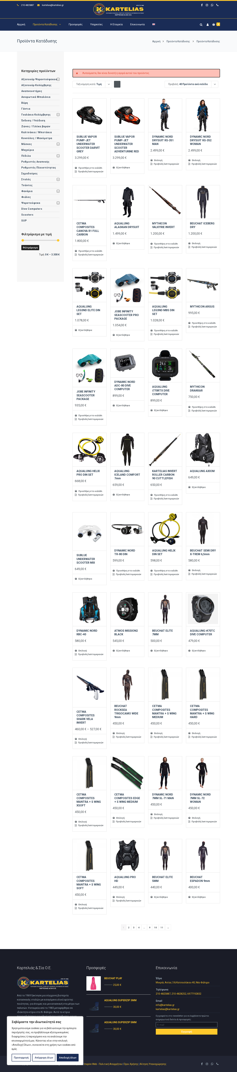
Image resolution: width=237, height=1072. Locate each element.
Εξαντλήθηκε (123, 167)
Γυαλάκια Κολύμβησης (36, 114)
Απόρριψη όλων (44, 1057)
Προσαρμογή (21, 1057)
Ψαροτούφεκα (30, 203)
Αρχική (21, 24)
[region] (45, 1040)
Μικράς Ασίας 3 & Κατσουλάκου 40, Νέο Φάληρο (182, 982)
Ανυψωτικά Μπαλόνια (35, 97)
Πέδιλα (26, 155)
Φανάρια (27, 191)
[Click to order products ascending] (117, 84)
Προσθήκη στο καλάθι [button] (90, 168)
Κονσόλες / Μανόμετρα (36, 138)
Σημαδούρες (29, 173)
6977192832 (194, 993)
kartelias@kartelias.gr (53, 5)
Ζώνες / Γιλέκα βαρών (35, 126)
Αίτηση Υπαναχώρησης (153, 1064)
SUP (24, 220)
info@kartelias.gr (165, 1005)
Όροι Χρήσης (131, 1064)
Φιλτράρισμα (30, 247)
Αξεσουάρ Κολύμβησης (36, 85)
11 (161, 927)
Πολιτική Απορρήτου (110, 1064)
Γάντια (25, 108)
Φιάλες (26, 197)
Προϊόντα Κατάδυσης (45, 24)
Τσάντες (27, 185)
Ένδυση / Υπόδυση (33, 120)
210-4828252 (179, 993)
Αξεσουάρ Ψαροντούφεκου (39, 79)
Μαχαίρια (27, 150)
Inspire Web (90, 1064)
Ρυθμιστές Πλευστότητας (38, 167)
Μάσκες (26, 144)
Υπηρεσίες (96, 24)
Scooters (27, 214)
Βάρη (24, 102)
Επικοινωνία (137, 24)
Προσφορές (76, 24)
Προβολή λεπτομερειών (90, 171)
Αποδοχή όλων (67, 1057)
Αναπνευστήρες (31, 91)
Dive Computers (31, 208)
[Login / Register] (207, 24)
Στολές (26, 179)
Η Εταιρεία (116, 24)
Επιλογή (158, 160)
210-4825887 (163, 993)
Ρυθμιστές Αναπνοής (35, 161)
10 (155, 927)
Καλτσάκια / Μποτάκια (36, 132)
